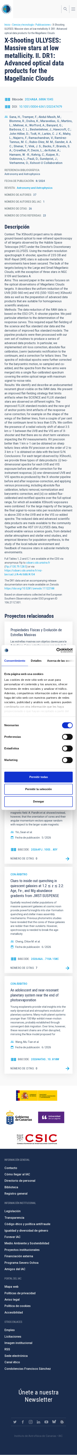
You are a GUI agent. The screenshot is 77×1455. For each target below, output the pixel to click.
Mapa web (11, 1286)
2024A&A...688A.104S (39, 99)
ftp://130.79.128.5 (16, 566)
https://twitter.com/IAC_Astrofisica (15, 1422)
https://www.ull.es (51, 1117)
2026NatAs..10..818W (45, 1059)
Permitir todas (38, 777)
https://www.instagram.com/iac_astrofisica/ (31, 1422)
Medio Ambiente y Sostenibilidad (26, 1243)
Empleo (9, 1330)
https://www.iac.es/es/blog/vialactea (62, 1422)
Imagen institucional (18, 1343)
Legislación (12, 1211)
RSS (7, 1349)
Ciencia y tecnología (23, 24)
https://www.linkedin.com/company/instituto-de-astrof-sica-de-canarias (38, 1422)
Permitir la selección (38, 789)
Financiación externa (18, 1256)
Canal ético (12, 1362)
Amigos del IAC (14, 1269)
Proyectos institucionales (22, 1250)
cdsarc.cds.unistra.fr (38, 562)
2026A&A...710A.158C (45, 958)
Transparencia (14, 1217)
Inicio (7, 24)
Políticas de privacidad (20, 1293)
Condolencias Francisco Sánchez (27, 1369)
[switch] (67, 737)
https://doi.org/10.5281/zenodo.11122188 (29, 588)
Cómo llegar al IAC (17, 1174)
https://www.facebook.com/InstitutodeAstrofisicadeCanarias (23, 1422)
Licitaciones (12, 1336)
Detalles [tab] (36, 660)
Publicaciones (43, 24)
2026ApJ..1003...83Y (44, 849)
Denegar (38, 801)
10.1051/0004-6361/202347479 (40, 106)
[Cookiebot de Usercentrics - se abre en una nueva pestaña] (56, 650)
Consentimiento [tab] (14, 660)
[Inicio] (6, 9)
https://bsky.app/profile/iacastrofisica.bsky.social (54, 1422)
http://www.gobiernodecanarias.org (19, 1117)
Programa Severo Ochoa (21, 1263)
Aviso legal (12, 1299)
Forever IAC (12, 1237)
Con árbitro (18, 874)
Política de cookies (17, 1306)
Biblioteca (11, 1187)
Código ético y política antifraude (27, 1224)
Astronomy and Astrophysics (35, 187)
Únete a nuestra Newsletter (38, 1395)
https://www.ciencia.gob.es (36, 1095)
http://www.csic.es (36, 1139)
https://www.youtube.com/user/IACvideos (46, 1422)
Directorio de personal (19, 1180)
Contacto (10, 1168)
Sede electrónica (16, 1356)
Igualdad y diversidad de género (26, 1230)
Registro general (15, 1193)
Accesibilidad (13, 1312)
